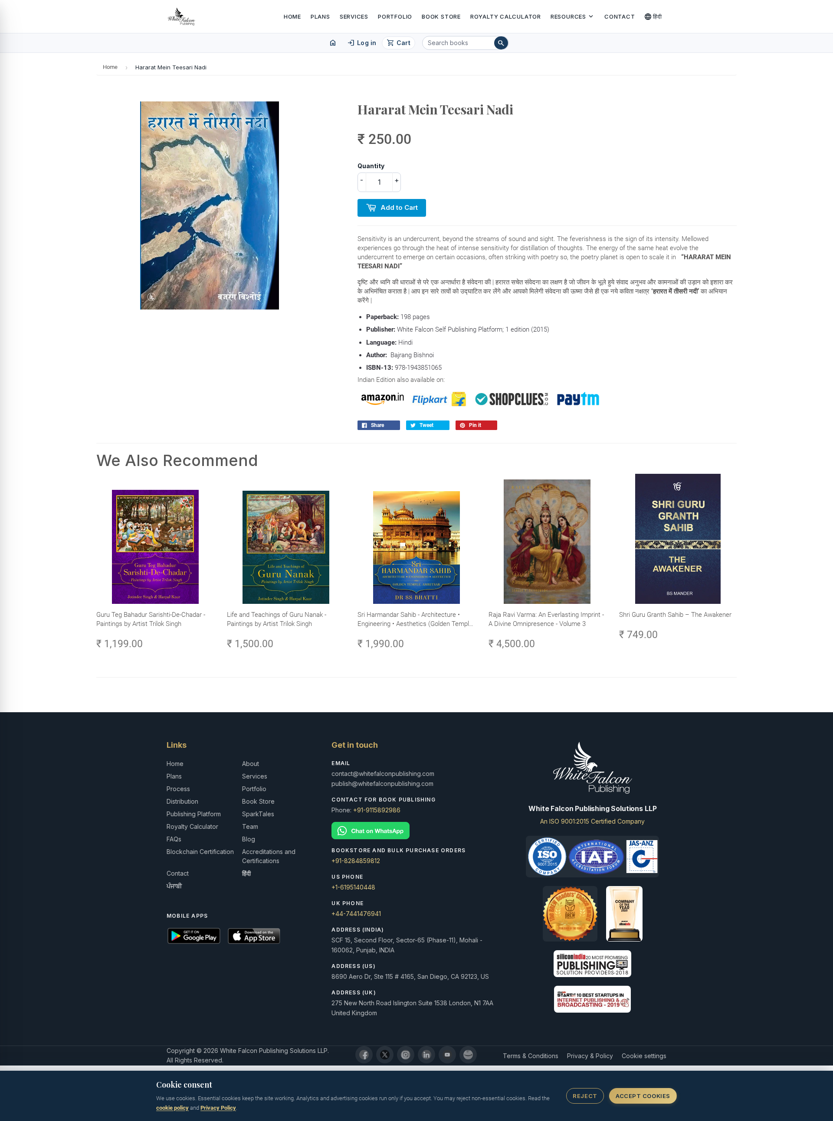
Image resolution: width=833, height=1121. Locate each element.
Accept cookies (643, 1095)
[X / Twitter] (385, 1054)
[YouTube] (447, 1054)
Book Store (441, 16)
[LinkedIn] (426, 1054)
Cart (398, 43)
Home (292, 16)
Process (178, 788)
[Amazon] (468, 1054)
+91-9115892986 (376, 810)
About (250, 763)
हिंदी (653, 16)
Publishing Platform (194, 814)
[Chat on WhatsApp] (416, 831)
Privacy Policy (218, 1108)
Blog (248, 839)
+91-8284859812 (355, 860)
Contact (619, 16)
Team (250, 826)
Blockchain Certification (200, 851)
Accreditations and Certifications (268, 856)
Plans (320, 16)
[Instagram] (405, 1054)
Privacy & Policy (590, 1055)
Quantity (370, 165)
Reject (585, 1095)
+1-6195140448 (353, 887)
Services (354, 16)
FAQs (174, 839)
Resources (573, 16)
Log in (361, 43)
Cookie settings (644, 1055)
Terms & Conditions (530, 1055)
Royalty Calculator (505, 16)
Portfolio (395, 16)
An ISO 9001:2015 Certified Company (592, 821)
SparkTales (258, 814)
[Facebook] (364, 1054)
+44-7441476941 (356, 913)
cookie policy (172, 1108)
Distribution (182, 801)
